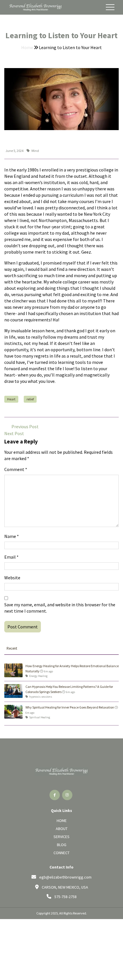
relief (30, 399)
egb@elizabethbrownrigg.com (65, 877)
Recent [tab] (12, 648)
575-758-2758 (65, 896)
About (62, 828)
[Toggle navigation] (110, 7)
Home (27, 47)
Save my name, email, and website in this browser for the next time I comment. (59, 608)
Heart (11, 399)
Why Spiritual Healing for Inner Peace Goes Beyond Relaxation (69, 707)
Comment (15, 469)
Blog (61, 844)
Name (11, 536)
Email (11, 557)
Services (61, 836)
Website (12, 577)
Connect (61, 852)
